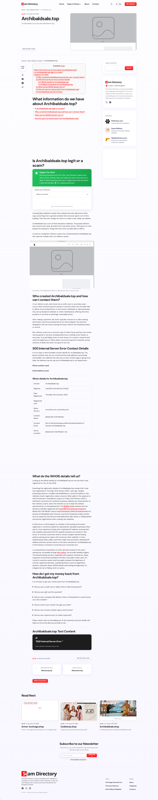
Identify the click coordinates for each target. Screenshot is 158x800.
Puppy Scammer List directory (120, 123)
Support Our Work (41, 75)
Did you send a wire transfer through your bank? (52, 605)
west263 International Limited (71, 509)
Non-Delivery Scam (33, 10)
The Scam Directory (112, 786)
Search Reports (111, 63)
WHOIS (66, 506)
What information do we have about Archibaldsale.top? (55, 70)
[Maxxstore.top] (77, 669)
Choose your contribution (42, 190)
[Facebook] (110, 102)
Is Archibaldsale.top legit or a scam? (48, 72)
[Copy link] (23, 87)
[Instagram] (30, 788)
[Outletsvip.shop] (79, 710)
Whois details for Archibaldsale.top (53, 82)
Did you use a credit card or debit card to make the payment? (58, 587)
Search (128, 68)
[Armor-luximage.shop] (39, 710)
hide (62, 66)
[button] (111, 4)
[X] (106, 102)
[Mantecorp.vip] (46, 669)
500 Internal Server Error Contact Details (53, 80)
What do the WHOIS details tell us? (50, 87)
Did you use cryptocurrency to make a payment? (53, 615)
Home (23, 10)
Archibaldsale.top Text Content (49, 92)
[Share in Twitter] (23, 75)
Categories (133, 786)
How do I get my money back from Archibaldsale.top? (57, 89)
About (131, 782)
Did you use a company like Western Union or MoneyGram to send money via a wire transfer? (61, 598)
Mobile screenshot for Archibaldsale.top (55, 84)
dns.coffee (61, 552)
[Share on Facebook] (23, 79)
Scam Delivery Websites (113, 789)
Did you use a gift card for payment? (48, 592)
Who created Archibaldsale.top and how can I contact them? (60, 77)
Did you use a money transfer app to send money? (53, 610)
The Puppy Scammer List (113, 782)
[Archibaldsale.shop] (118, 710)
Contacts (132, 789)
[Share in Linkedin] (23, 83)
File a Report (130, 4)
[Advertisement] (61, 140)
